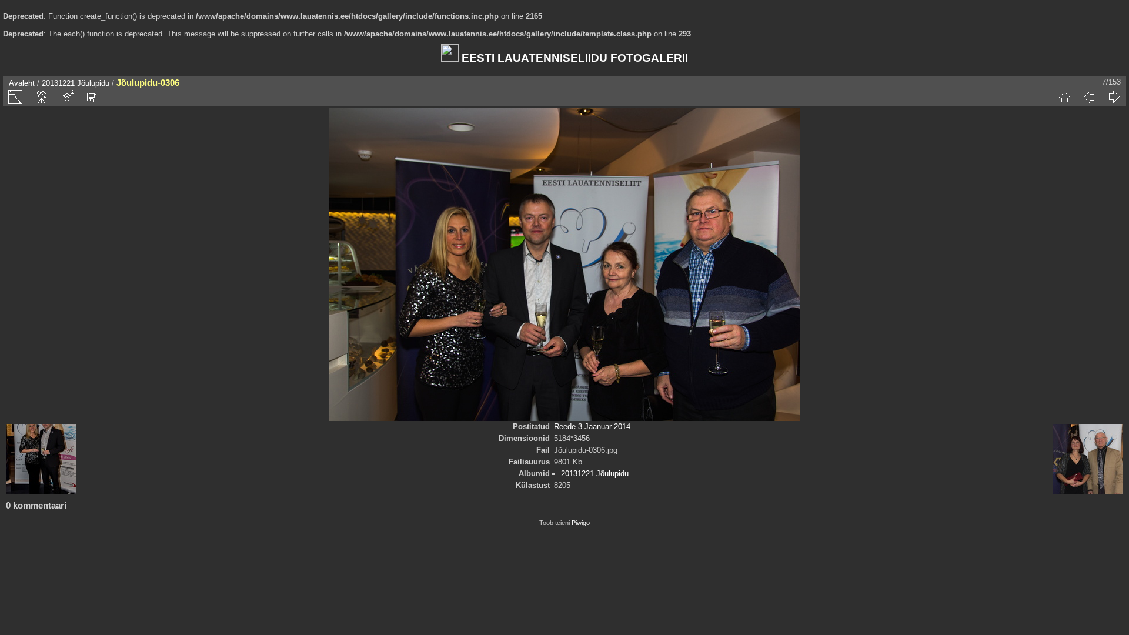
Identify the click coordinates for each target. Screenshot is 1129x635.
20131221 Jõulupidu (75, 83)
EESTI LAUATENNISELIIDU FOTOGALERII (573, 58)
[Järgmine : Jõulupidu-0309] (1113, 97)
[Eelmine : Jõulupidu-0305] (1089, 97)
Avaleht (22, 83)
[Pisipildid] (1064, 97)
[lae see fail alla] (91, 97)
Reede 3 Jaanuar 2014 (592, 426)
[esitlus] (42, 97)
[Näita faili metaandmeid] (67, 97)
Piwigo (581, 522)
